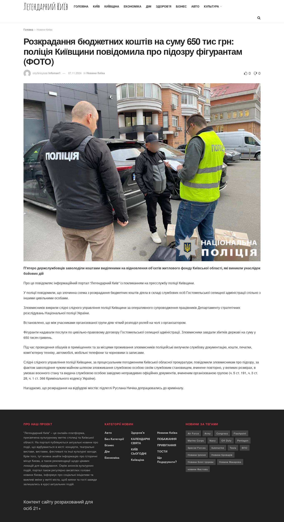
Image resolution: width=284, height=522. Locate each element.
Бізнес (181, 6)
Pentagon (242, 440)
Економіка (132, 6)
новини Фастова (198, 469)
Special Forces (197, 447)
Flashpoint (240, 433)
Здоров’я (163, 6)
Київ (96, 6)
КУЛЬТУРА (211, 6)
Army (208, 433)
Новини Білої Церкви (201, 462)
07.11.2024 (74, 73)
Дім (148, 6)
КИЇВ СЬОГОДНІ (138, 451)
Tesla (233, 447)
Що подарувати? (167, 459)
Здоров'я (137, 432)
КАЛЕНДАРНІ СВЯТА (140, 441)
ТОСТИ (162, 451)
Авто (195, 6)
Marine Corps (196, 440)
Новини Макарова (230, 462)
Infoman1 (54, 73)
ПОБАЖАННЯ (167, 439)
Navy (213, 440)
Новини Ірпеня (197, 454)
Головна (81, 6)
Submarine (217, 447)
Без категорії (114, 439)
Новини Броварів (221, 454)
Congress (222, 433)
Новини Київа (44, 29)
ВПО (244, 447)
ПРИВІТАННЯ (166, 445)
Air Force (193, 433)
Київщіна (111, 6)
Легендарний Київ (45, 6)
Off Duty (226, 440)
